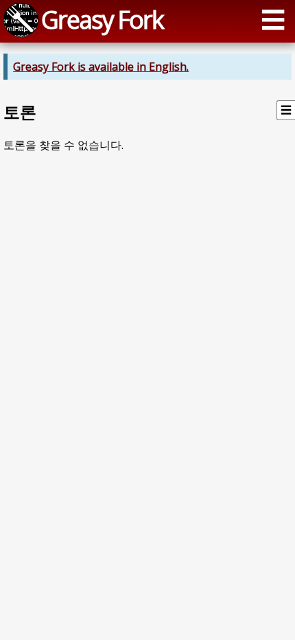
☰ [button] (273, 19)
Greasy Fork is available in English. (101, 66)
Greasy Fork (102, 19)
